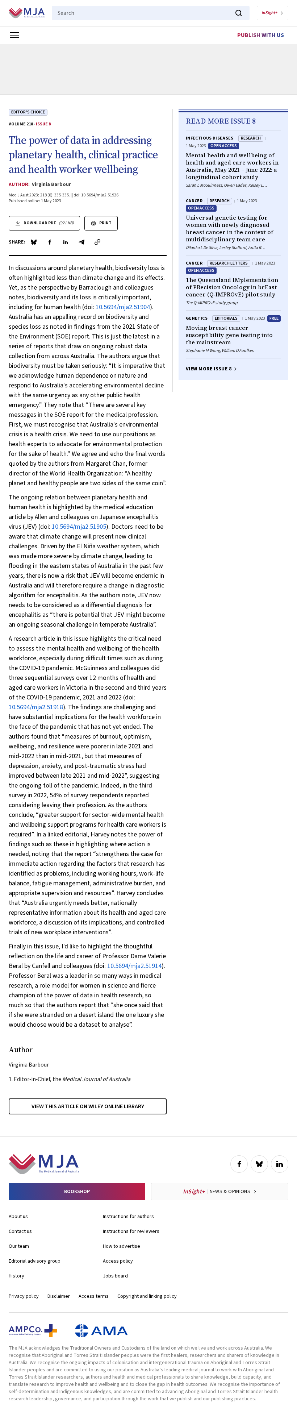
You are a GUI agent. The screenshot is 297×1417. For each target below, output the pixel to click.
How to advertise (121, 1246)
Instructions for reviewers (131, 1231)
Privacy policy (24, 1296)
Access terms (94, 1296)
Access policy (118, 1261)
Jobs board (115, 1276)
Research (251, 138)
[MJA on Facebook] (239, 1164)
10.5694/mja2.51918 (36, 707)
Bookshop (77, 1191)
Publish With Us (260, 35)
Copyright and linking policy (147, 1296)
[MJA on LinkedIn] (279, 1164)
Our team (19, 1246)
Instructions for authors (128, 1216)
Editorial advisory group (34, 1261)
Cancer (194, 201)
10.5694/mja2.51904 (123, 307)
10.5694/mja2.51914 (134, 966)
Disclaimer (58, 1296)
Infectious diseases (210, 138)
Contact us (20, 1231)
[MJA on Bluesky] (259, 1164)
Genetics (197, 318)
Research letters (229, 263)
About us (18, 1216)
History (16, 1276)
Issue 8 (43, 124)
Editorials (226, 318)
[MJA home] (44, 1164)
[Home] (27, 13)
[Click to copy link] (97, 242)
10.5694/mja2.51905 (79, 526)
